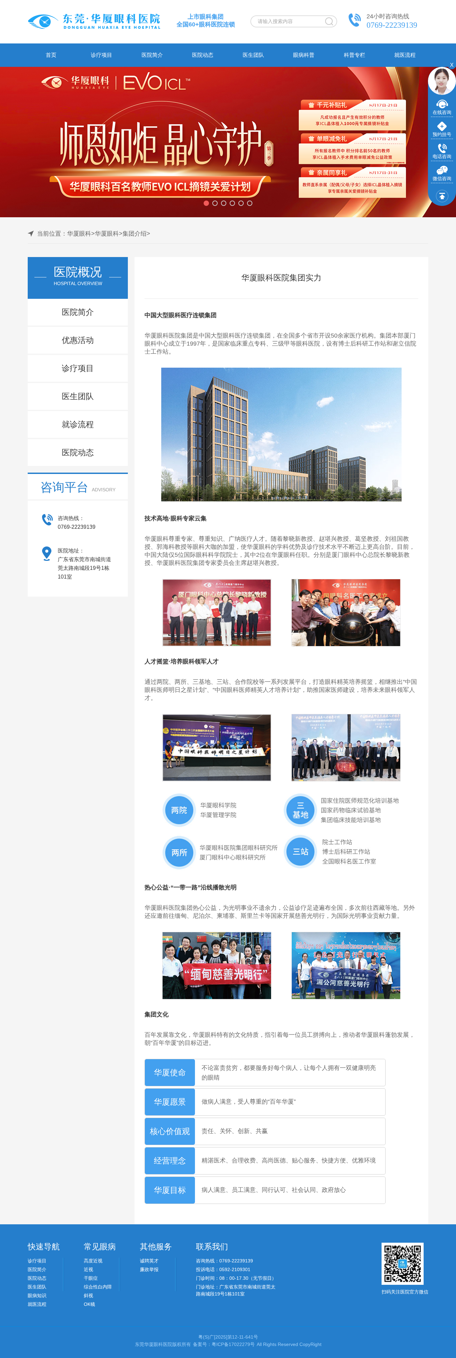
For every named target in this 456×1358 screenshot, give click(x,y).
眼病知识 (37, 1295)
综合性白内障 (98, 1286)
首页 (51, 55)
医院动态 (202, 55)
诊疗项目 (101, 55)
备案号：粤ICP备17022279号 (224, 1344)
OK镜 (89, 1304)
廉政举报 (149, 1269)
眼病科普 (303, 55)
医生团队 (253, 55)
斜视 (88, 1295)
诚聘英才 (149, 1260)
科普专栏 (354, 55)
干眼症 (91, 1278)
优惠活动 (78, 340)
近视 (88, 1269)
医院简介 (152, 55)
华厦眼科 (79, 234)
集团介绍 (135, 234)
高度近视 (93, 1260)
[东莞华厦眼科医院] (94, 28)
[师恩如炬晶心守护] (228, 142)
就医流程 (405, 55)
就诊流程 (78, 424)
